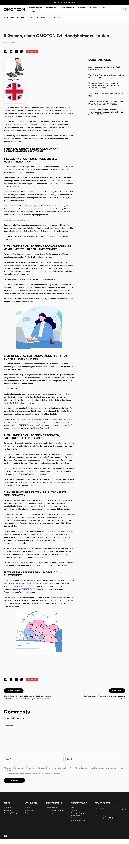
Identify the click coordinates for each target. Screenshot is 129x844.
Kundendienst (75, 815)
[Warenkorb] (124, 9)
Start (6, 18)
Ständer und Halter (35, 8)
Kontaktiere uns (29, 810)
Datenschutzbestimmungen (106, 768)
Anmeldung (7, 808)
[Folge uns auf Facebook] (97, 818)
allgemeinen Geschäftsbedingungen (74, 768)
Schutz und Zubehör (67, 8)
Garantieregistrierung (10, 813)
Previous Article (14, 691)
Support (32, 11)
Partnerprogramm (51, 808)
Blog (26, 813)
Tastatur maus (51, 8)
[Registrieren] (122, 809)
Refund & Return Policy (78, 820)
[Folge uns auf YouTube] (110, 818)
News (12, 18)
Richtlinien (74, 810)
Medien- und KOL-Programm (55, 810)
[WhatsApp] (21, 52)
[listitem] (5, 52)
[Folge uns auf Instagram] (103, 818)
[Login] (116, 9)
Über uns (27, 808)
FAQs (72, 808)
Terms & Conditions (77, 818)
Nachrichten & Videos (97, 8)
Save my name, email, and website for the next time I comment (32, 773)
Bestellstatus (8, 810)
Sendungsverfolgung (77, 813)
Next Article (117, 691)
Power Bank (82, 8)
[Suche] (120, 9)
